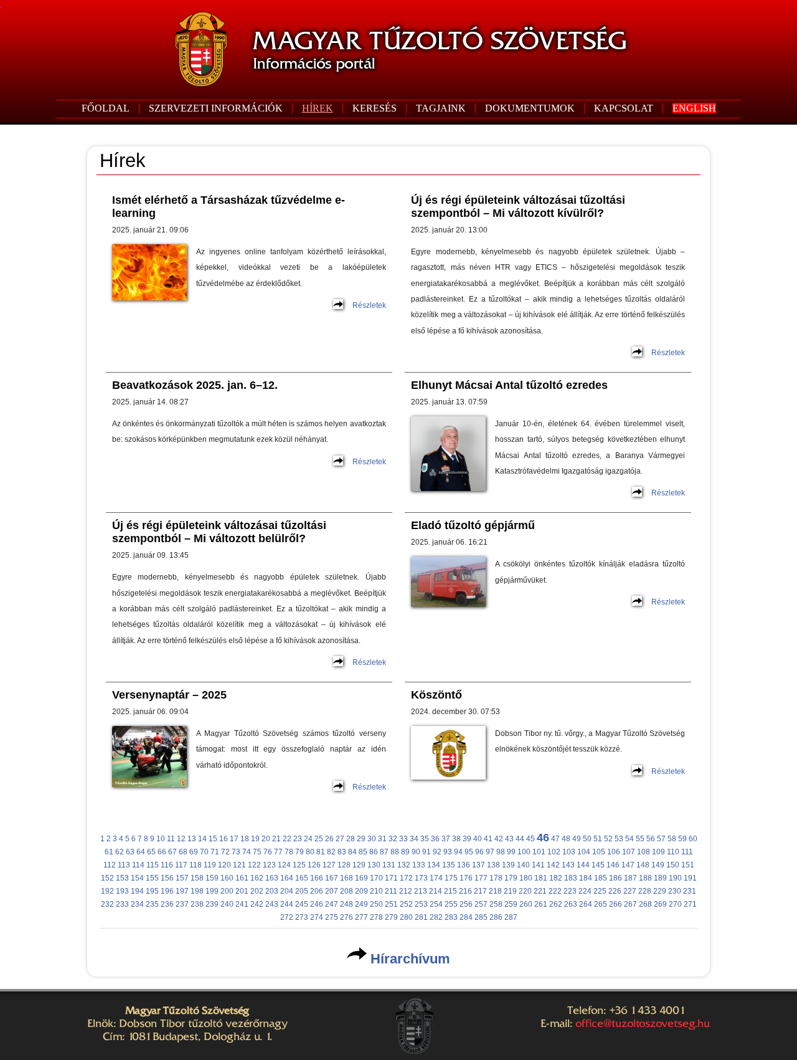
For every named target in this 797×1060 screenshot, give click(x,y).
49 (576, 838)
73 (236, 852)
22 (287, 838)
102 (553, 852)
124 (284, 865)
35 (424, 838)
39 (467, 838)
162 (256, 878)
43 (509, 838)
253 (421, 904)
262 (555, 904)
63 (130, 852)
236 (167, 904)
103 (568, 852)
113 (124, 865)
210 (376, 891)
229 (659, 891)
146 (613, 865)
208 (346, 891)
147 (627, 865)
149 (657, 865)
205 (301, 891)
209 (361, 891)
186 (615, 878)
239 (212, 904)
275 (331, 917)
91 (426, 852)
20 (266, 838)
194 (137, 891)
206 (316, 891)
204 (286, 891)
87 (384, 852)
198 (197, 891)
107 (628, 852)
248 (346, 904)
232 (107, 904)
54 (629, 838)
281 (421, 917)
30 (371, 838)
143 (568, 865)
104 (583, 852)
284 (466, 917)
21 (276, 838)
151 (687, 865)
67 (172, 852)
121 (239, 865)
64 (140, 852)
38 (456, 838)
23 (297, 838)
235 (152, 904)
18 (244, 838)
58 (671, 838)
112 (109, 865)
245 (301, 904)
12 (181, 838)
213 (420, 891)
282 (436, 917)
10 (160, 838)
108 (643, 852)
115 (152, 865)
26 (329, 838)
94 (458, 852)
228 (644, 891)
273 (301, 917)
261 (540, 904)
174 (436, 878)
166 (316, 878)
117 (181, 865)
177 (481, 878)
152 (107, 878)
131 (388, 865)
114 (138, 865)
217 (480, 891)
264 (585, 904)
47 (555, 838)
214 (435, 891)
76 (267, 852)
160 (226, 878)
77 (278, 852)
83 (341, 852)
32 (393, 838)
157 (182, 878)
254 (436, 904)
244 (286, 904)
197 (182, 891)
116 (167, 865)
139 (508, 865)
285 (481, 917)
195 (152, 891)
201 (241, 891)
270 (675, 904)
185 (600, 878)
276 (346, 917)
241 (241, 904)
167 (331, 878)
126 (314, 865)
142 (553, 865)
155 (152, 878)
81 (320, 852)
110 (673, 852)
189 (660, 878)
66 (162, 852)
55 (640, 838)
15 (213, 838)
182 (555, 878)
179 (510, 878)
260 (525, 904)
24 (308, 838)
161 (241, 878)
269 (660, 904)
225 (599, 891)
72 (225, 852)
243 (271, 904)
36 (435, 838)
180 (525, 878)
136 (463, 865)
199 (212, 891)
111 (687, 852)
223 (570, 891)
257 (481, 904)
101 (538, 852)
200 (226, 891)
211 (391, 891)
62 (119, 852)
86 (373, 852)
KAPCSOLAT (623, 108)
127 (329, 865)
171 (391, 878)
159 (212, 878)
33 (403, 838)
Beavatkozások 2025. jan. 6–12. (195, 385)
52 (608, 838)
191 (690, 878)
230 (674, 891)
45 (530, 838)
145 (598, 865)
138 (493, 865)
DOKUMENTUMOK (530, 108)
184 (585, 878)
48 (566, 838)
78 (289, 852)
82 (331, 852)
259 (510, 904)
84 (352, 852)
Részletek (369, 305)
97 (490, 852)
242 (256, 904)
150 (672, 865)
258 (495, 904)
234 (137, 904)
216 (465, 891)
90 (416, 852)
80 (310, 852)
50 (587, 838)
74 (246, 852)
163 (271, 878)
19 (255, 838)
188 (645, 878)
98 (500, 852)
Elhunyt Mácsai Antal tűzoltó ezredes (509, 385)
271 (690, 904)
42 (498, 838)
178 (495, 878)
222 (555, 891)
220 (525, 891)
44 (520, 838)
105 (598, 852)
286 (495, 917)
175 (451, 878)
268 (645, 904)
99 (511, 852)
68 (183, 852)
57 (661, 838)
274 (316, 917)
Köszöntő (436, 695)
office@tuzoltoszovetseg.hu (642, 1023)
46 (543, 837)
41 (488, 838)
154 (137, 878)
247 (331, 904)
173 (421, 878)
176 (466, 878)
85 (363, 852)
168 (346, 878)
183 (570, 878)
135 (448, 865)
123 (269, 865)
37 (445, 838)
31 (382, 838)
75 (257, 852)
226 (614, 891)
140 (523, 865)
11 (171, 838)
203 (271, 891)
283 (451, 917)
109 (658, 852)
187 (630, 878)
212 (405, 891)
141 (538, 865)
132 (403, 865)
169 (361, 878)
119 (210, 865)
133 (418, 865)
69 (193, 852)
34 (414, 838)
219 (510, 891)
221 (540, 891)
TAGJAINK (441, 108)
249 (361, 904)
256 (466, 904)
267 (630, 904)
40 (477, 838)
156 (167, 878)
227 (629, 891)
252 (406, 904)
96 (479, 852)
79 (299, 852)
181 (540, 878)
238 (197, 904)
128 (344, 865)
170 (376, 878)
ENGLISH (694, 108)
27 (340, 838)
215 (450, 891)
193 (122, 891)
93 (447, 852)
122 (254, 865)
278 (376, 917)
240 (226, 904)
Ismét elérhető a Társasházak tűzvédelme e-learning (228, 206)
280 (406, 917)
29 (361, 838)
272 (286, 917)
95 (469, 852)
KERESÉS (374, 108)
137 (478, 865)
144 (583, 865)
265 (600, 904)
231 (689, 891)
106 (613, 852)
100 (524, 852)
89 (405, 852)
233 (122, 904)
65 (151, 852)
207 (331, 891)
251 (391, 904)
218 (495, 891)
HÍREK (317, 108)
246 (316, 904)
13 (191, 838)
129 (358, 865)
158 (197, 878)
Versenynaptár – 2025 (169, 695)
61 (109, 852)
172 (406, 878)
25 (318, 838)
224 (585, 891)
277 (361, 917)
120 (224, 865)
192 (107, 891)
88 (394, 852)
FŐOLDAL (106, 108)
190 (675, 878)
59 (682, 838)
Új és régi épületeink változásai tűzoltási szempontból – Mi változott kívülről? (518, 206)
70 (204, 852)
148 (642, 865)
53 (619, 838)
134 (433, 865)
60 (693, 838)
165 (301, 878)
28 (350, 838)
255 (451, 904)
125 (299, 865)
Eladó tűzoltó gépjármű (473, 525)
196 (167, 891)
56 (650, 838)
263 (570, 904)
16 (223, 838)
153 (122, 878)
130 (373, 865)
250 (376, 904)
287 (510, 917)
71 (214, 852)
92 (437, 852)
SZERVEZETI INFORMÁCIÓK (216, 108)
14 (202, 838)
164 (286, 878)
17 (234, 838)
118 (195, 865)
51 (597, 838)
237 (182, 904)
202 (256, 891)
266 (615, 904)
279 (391, 917)
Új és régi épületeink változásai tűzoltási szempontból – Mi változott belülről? (219, 532)
